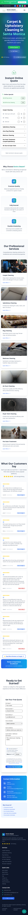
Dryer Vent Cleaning (6, 861)
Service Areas (5, 874)
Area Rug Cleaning (8, 131)
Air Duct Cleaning (6, 859)
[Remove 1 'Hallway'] (19, 118)
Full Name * (8, 703)
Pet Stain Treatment (6, 863)
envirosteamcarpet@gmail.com (11, 892)
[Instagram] (25, 6)
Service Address (9, 727)
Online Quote (14, 47)
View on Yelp (21, 588)
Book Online (5, 872)
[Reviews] (22, 6)
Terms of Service (16, 763)
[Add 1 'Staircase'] (24, 122)
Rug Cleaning (5, 855)
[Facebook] (15, 6)
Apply (23, 98)
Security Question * (13, 748)
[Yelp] (17, 6)
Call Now (14, 51)
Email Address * (9, 714)
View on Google (20, 495)
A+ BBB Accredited (9, 898)
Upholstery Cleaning (9, 127)
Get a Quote (5, 870)
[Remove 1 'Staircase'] (19, 122)
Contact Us (4, 878)
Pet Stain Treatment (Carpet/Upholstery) (9, 140)
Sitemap (4, 883)
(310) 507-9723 (7, 6)
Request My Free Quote (14, 767)
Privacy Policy (5, 880)
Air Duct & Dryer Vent (9, 145)
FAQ (3, 876)
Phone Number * (9, 708)
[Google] (20, 6)
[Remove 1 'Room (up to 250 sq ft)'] (19, 114)
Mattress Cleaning (8, 135)
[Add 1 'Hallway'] (24, 118)
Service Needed (9, 720)
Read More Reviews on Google (14, 656)
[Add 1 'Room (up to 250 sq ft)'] (24, 114)
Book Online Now (22, 2)
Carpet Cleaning (8, 110)
